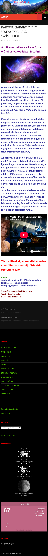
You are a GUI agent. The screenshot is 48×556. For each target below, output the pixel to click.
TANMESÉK (5, 394)
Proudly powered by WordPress (11, 553)
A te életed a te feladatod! (11, 311)
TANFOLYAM (6, 352)
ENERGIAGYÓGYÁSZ (8, 28)
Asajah (4, 17)
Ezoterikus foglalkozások (10, 409)
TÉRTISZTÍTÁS (7, 381)
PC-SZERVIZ (6, 413)
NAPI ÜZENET (19, 26)
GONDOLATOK (21, 28)
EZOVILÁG (27, 26)
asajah (17, 40)
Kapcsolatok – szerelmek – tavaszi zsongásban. (20, 319)
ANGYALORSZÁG (7, 369)
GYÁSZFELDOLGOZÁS (10, 385)
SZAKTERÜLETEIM (7, 26)
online (8, 435)
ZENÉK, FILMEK (7, 390)
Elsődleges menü (45, 17)
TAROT (34, 26)
